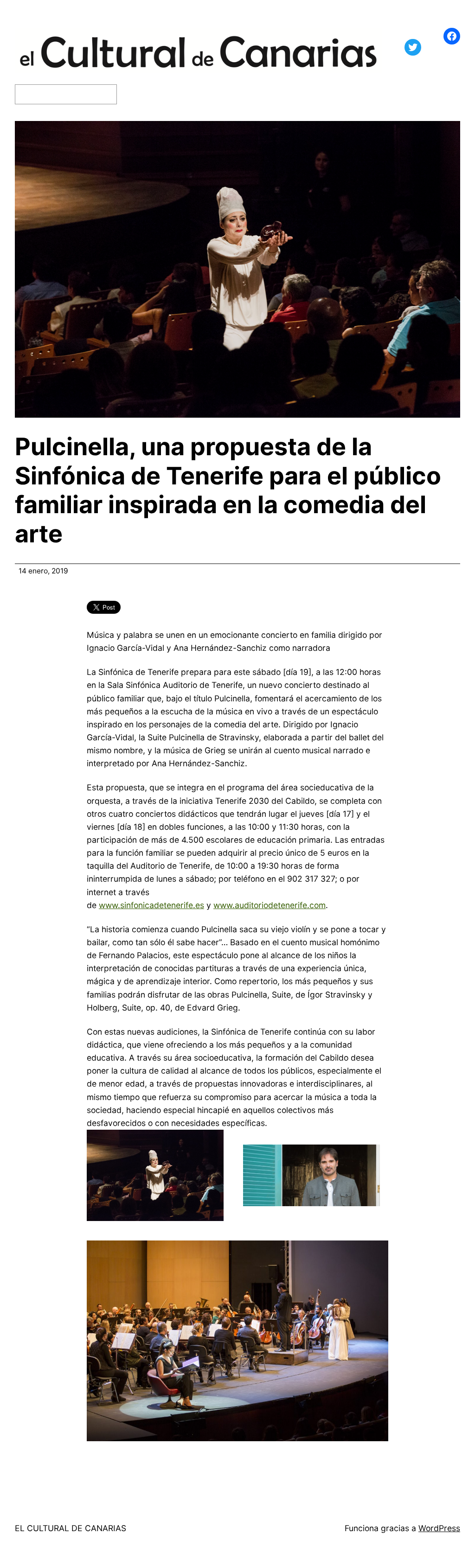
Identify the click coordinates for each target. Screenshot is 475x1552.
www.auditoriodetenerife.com (269, 905)
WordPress (439, 1528)
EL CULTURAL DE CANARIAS (70, 1528)
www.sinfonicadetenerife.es (151, 905)
